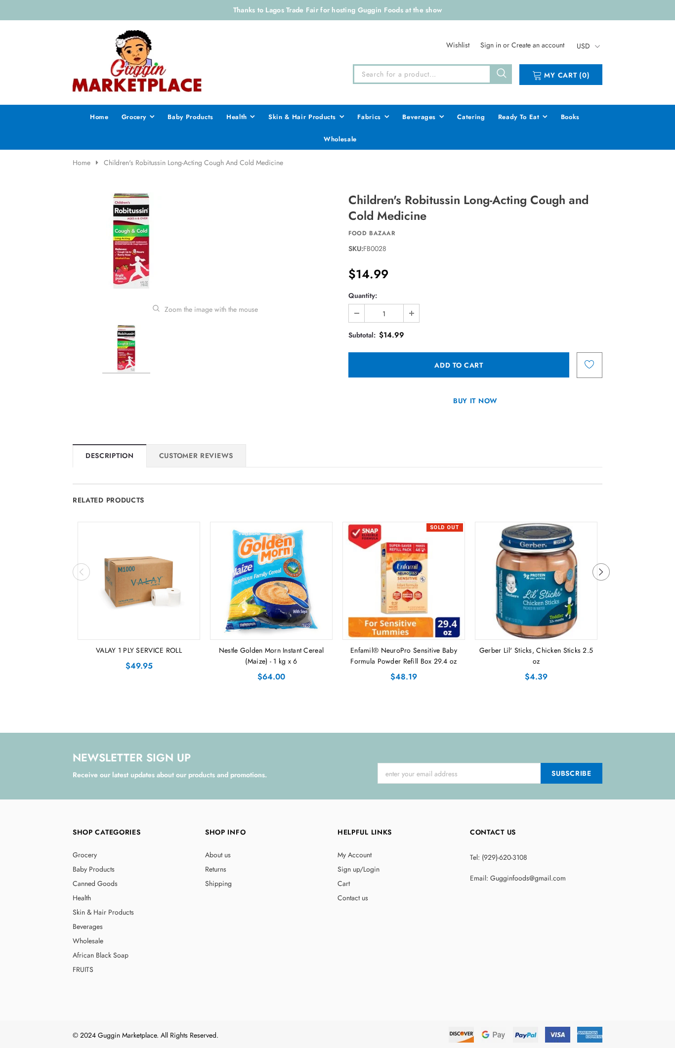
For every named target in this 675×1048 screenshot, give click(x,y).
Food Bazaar (371, 233)
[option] (205, 241)
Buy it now (475, 401)
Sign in (491, 45)
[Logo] (138, 60)
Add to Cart (139, 629)
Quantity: (362, 295)
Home (81, 163)
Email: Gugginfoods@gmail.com (518, 878)
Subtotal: (362, 335)
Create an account (537, 45)
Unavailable (404, 629)
